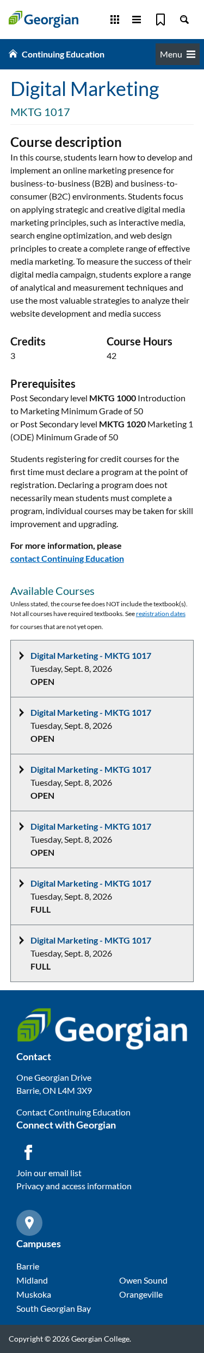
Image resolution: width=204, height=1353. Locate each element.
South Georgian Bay (53, 1308)
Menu (171, 54)
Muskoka (33, 1294)
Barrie (27, 1266)
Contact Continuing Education (73, 1112)
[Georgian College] (43, 19)
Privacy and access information (74, 1186)
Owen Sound (143, 1280)
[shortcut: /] (184, 20)
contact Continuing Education (67, 558)
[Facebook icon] (28, 1152)
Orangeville (141, 1294)
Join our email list (49, 1173)
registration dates (161, 614)
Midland (32, 1280)
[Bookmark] (160, 20)
